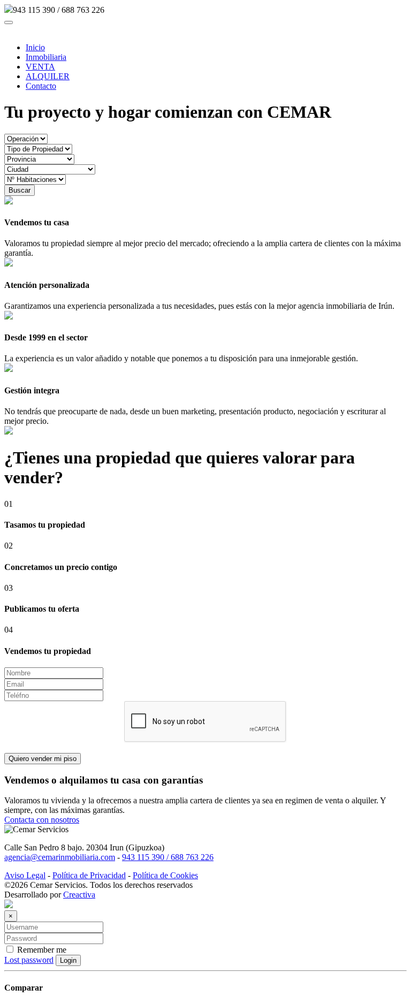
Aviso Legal (24, 875)
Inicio (35, 47)
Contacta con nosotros (41, 819)
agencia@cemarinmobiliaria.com (59, 857)
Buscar (20, 190)
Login (68, 960)
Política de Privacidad (89, 875)
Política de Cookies (165, 875)
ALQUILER (48, 76)
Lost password (29, 959)
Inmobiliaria (46, 57)
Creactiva (79, 894)
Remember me (40, 949)
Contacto (41, 85)
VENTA (40, 66)
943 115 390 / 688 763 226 (168, 857)
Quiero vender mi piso (43, 759)
